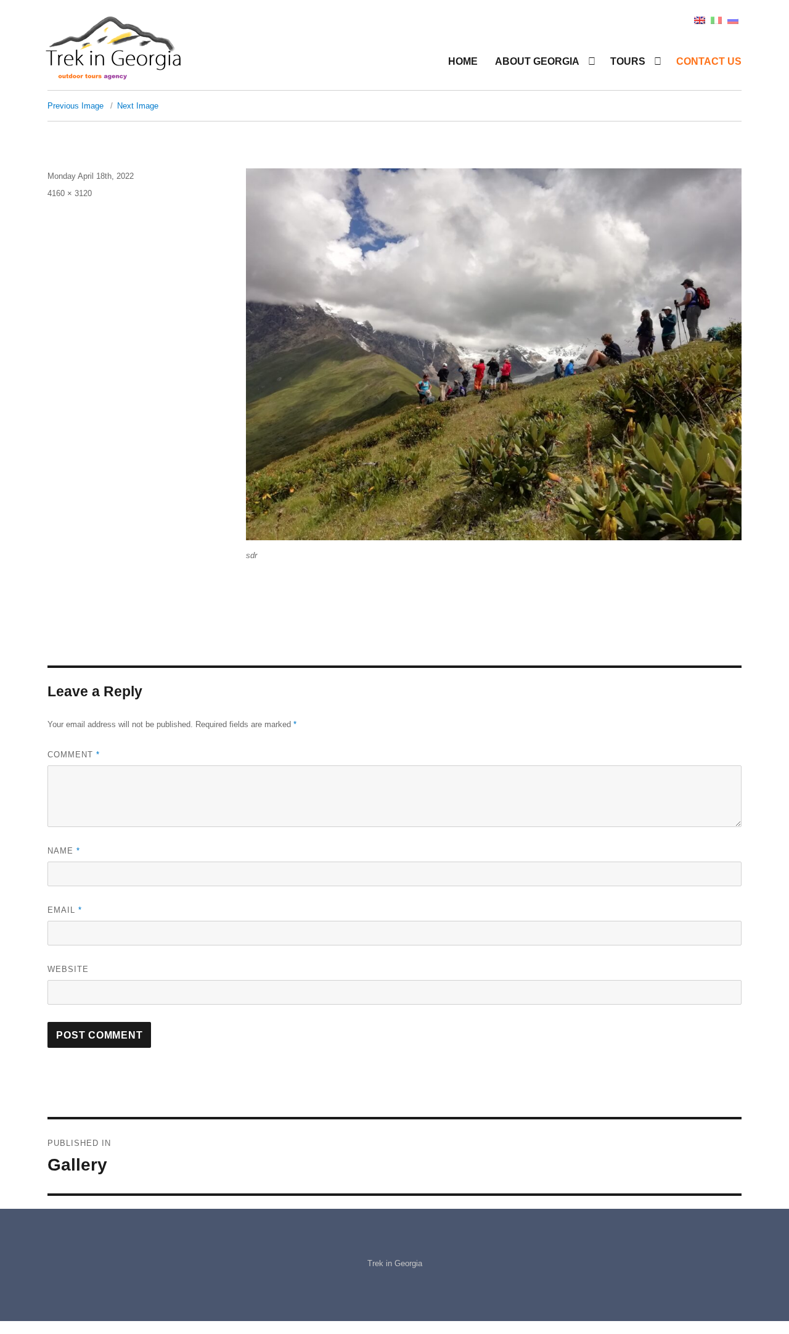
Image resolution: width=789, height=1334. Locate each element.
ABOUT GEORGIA (537, 61)
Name (63, 850)
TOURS (627, 61)
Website (68, 969)
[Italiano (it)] (716, 19)
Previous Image (75, 105)
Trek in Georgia (394, 1263)
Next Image (137, 105)
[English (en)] (699, 19)
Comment (73, 754)
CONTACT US (709, 61)
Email (64, 910)
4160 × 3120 (69, 193)
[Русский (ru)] (732, 19)
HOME (463, 61)
